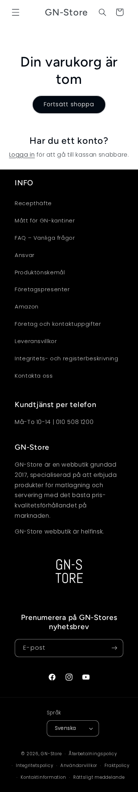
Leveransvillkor (36, 341)
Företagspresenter (42, 289)
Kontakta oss (34, 375)
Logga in (22, 154)
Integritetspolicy (34, 765)
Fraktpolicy (117, 765)
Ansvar (25, 255)
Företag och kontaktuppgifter (58, 324)
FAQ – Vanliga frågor (45, 238)
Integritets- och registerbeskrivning (66, 358)
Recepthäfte (33, 203)
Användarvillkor (78, 765)
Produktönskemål (40, 272)
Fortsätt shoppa (69, 104)
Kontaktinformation (43, 777)
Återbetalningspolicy (93, 754)
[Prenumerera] (114, 648)
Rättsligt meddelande (99, 777)
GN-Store (51, 754)
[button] (15, 12)
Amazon (27, 306)
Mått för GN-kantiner (45, 220)
